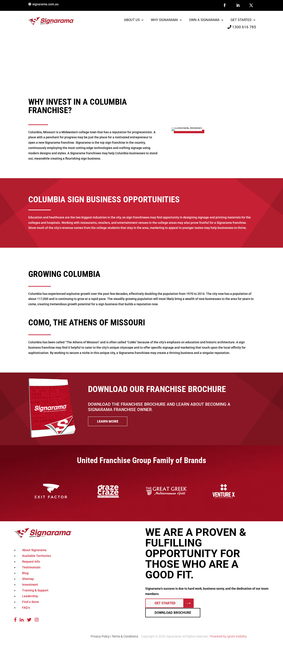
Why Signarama (164, 20)
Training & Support (35, 590)
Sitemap (28, 579)
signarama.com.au (45, 4)
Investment (30, 584)
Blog (25, 573)
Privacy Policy (100, 636)
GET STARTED (165, 603)
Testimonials (31, 567)
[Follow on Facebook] (224, 5)
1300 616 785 (243, 27)
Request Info (31, 561)
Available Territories (36, 556)
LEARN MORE (107, 421)
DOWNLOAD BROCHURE (173, 613)
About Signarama (34, 550)
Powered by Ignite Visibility (228, 636)
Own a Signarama (204, 20)
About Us (132, 20)
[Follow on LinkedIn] (237, 5)
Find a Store (30, 602)
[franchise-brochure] (52, 436)
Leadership (30, 596)
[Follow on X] (251, 5)
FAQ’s (26, 607)
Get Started (241, 20)
